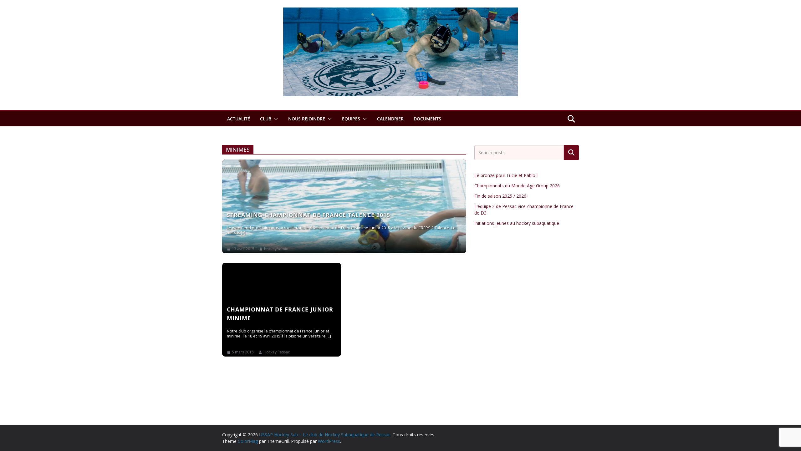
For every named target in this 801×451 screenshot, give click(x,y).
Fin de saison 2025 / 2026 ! (501, 196)
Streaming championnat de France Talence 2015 (308, 215)
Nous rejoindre (306, 119)
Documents (427, 119)
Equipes (351, 119)
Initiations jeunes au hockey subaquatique (516, 223)
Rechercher (571, 152)
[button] (274, 118)
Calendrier (390, 119)
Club (265, 119)
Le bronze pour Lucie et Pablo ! (506, 175)
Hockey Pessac (276, 352)
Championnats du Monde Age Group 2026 (517, 186)
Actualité (238, 119)
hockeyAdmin (276, 248)
